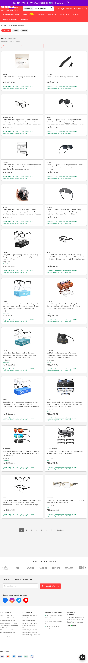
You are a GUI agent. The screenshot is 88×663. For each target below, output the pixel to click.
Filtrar (23, 46)
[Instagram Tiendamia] (12, 600)
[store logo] (12, 8)
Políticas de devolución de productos (9, 626)
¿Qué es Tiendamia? (7, 615)
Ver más (71, 3)
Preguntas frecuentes (29, 615)
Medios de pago (5, 636)
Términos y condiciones (8, 630)
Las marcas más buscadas (44, 561)
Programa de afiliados (7, 620)
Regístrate (69, 9)
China (24, 30)
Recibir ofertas (52, 586)
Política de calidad (28, 620)
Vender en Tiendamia (7, 618)
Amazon (6, 30)
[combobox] (43, 8)
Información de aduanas (8, 632)
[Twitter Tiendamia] (18, 600)
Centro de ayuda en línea (8, 623)
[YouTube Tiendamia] (25, 600)
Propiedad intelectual (29, 618)
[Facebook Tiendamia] (5, 600)
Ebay (16, 30)
